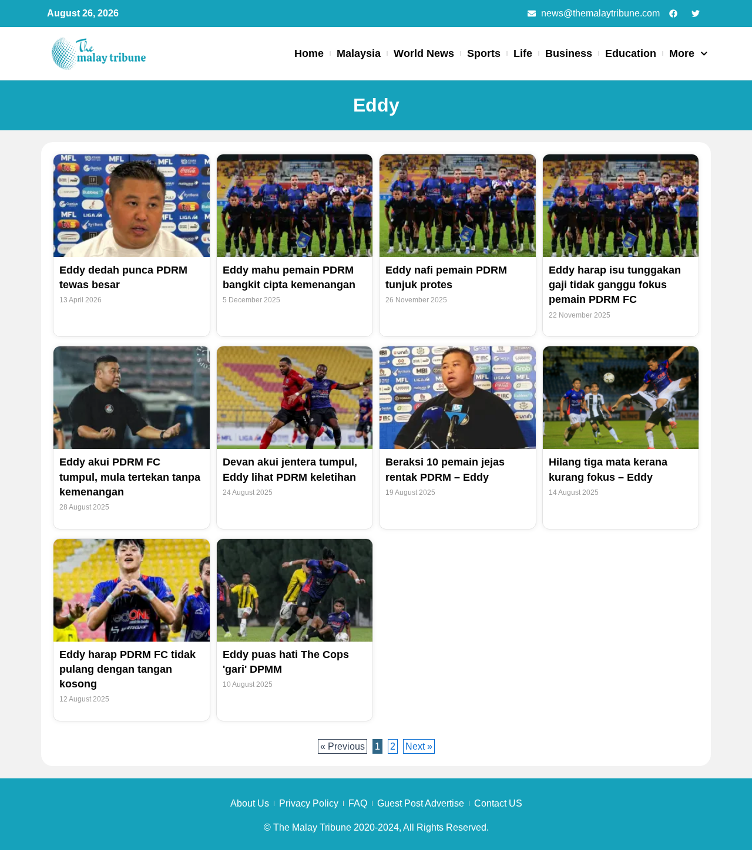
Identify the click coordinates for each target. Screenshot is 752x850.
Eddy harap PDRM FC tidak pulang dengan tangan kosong (127, 669)
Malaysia (359, 53)
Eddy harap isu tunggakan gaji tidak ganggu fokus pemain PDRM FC (615, 284)
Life (522, 53)
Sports (484, 53)
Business (568, 53)
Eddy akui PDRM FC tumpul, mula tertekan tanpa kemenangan (129, 476)
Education (630, 53)
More (681, 53)
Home (309, 53)
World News (424, 53)
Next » (418, 746)
